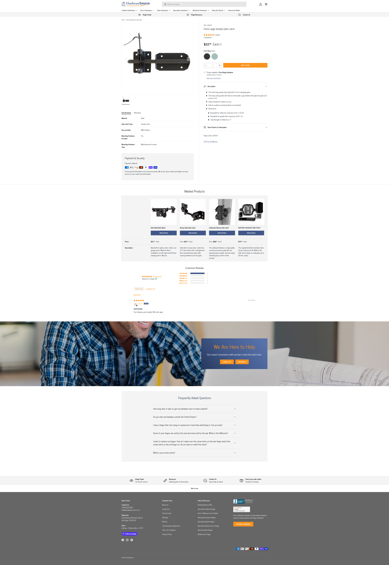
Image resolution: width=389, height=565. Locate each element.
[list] (158, 59)
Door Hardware (146, 10)
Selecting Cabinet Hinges (206, 521)
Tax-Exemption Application (171, 525)
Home (123, 20)
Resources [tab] (137, 112)
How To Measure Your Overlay (208, 513)
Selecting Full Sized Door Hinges (208, 525)
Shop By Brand (217, 10)
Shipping (165, 517)
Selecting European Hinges (207, 517)
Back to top (194, 488)
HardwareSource (130, 558)
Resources (242, 362)
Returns (164, 521)
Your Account (166, 513)
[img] (139, 300)
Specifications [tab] (126, 112)
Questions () (150, 288)
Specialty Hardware (180, 10)
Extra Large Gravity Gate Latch (134, 20)
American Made (234, 10)
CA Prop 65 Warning (210, 141)
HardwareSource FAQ (205, 504)
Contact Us (227, 362)
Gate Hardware (162, 10)
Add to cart (245, 65)
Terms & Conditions (169, 530)
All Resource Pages (204, 534)
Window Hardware (200, 10)
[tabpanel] (158, 132)
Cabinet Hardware (128, 10)
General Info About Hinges (206, 509)
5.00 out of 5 (157, 276)
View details (163, 233)
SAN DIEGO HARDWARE (243, 524)
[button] (266, 4)
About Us (165, 504)
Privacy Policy (167, 534)
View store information (214, 78)
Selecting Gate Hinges (205, 530)
